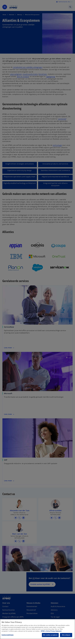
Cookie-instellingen (7, 635)
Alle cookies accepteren (50, 635)
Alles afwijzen (66, 635)
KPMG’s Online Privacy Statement (51, 631)
